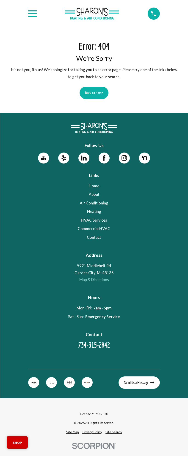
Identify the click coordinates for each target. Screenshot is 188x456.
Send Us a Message (136, 382)
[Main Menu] (32, 13)
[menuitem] (72, 432)
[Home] (92, 13)
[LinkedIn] (83, 158)
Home (94, 185)
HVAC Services (94, 220)
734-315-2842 (94, 345)
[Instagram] (124, 158)
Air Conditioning (94, 203)
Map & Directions (94, 279)
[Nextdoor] (144, 158)
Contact (94, 237)
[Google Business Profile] (43, 158)
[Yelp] (63, 158)
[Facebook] (104, 158)
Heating (94, 211)
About (94, 194)
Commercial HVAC (94, 228)
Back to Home (94, 93)
